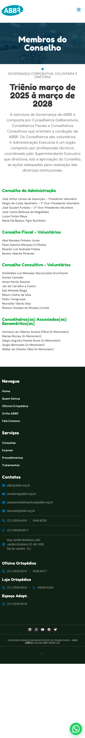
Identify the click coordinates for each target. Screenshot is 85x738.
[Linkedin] (29, 629)
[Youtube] (42, 629)
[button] (76, 729)
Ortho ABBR (10, 413)
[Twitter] (55, 629)
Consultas (9, 443)
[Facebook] (49, 629)
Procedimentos (12, 458)
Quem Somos (11, 398)
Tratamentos (11, 465)
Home (6, 391)
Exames (7, 450)
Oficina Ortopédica (15, 406)
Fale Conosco (11, 421)
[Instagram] (36, 629)
